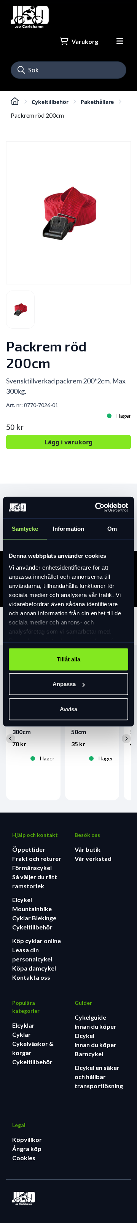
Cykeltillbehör (50, 101)
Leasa (21, 949)
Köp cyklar (28, 940)
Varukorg (85, 41)
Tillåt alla (68, 659)
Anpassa (64, 684)
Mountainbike (32, 908)
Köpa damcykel (34, 968)
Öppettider (28, 849)
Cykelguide (90, 1017)
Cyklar (21, 1034)
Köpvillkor (27, 1139)
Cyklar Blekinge (34, 917)
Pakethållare (97, 101)
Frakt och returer (36, 858)
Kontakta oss (31, 977)
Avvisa (68, 709)
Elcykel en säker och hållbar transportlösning (99, 1076)
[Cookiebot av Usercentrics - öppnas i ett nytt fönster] (96, 508)
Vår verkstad (93, 858)
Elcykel (22, 899)
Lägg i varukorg (68, 442)
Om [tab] (112, 528)
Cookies (23, 1157)
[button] (21, 70)
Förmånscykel (32, 867)
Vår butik (87, 849)
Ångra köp (26, 1148)
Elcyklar (23, 1025)
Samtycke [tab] (25, 528)
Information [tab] (68, 528)
